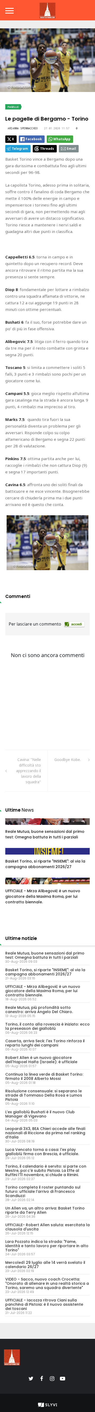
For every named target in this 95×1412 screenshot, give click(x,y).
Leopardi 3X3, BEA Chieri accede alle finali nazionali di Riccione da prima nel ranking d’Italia (45, 1133)
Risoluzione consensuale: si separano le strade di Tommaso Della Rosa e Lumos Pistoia (43, 1095)
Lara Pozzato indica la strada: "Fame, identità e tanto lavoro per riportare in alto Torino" (46, 1246)
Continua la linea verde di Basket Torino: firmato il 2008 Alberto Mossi (44, 1076)
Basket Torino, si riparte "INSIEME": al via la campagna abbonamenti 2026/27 (45, 864)
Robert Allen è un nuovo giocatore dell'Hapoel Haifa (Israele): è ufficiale (41, 1060)
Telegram (20, 148)
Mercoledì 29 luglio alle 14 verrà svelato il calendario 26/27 (45, 1264)
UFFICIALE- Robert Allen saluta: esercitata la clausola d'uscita (47, 1227)
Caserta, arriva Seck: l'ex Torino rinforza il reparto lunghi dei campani (45, 1043)
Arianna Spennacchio (23, 128)
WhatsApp (61, 139)
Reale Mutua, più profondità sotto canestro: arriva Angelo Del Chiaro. (39, 1009)
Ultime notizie (21, 938)
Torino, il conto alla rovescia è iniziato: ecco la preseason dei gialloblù (47, 1026)
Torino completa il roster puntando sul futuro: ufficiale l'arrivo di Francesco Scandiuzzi (42, 1191)
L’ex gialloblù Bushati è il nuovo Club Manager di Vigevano (40, 1114)
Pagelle (13, 106)
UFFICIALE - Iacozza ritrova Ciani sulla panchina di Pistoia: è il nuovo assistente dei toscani (44, 1304)
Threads (47, 148)
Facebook (34, 139)
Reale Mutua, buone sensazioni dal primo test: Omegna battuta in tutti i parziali (44, 834)
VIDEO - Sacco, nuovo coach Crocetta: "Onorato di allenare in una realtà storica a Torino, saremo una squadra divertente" (47, 1283)
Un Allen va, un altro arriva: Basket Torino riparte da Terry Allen (45, 1210)
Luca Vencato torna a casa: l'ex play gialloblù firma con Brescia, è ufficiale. (42, 1151)
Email (71, 148)
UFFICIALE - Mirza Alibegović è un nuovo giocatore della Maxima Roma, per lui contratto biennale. (42, 896)
